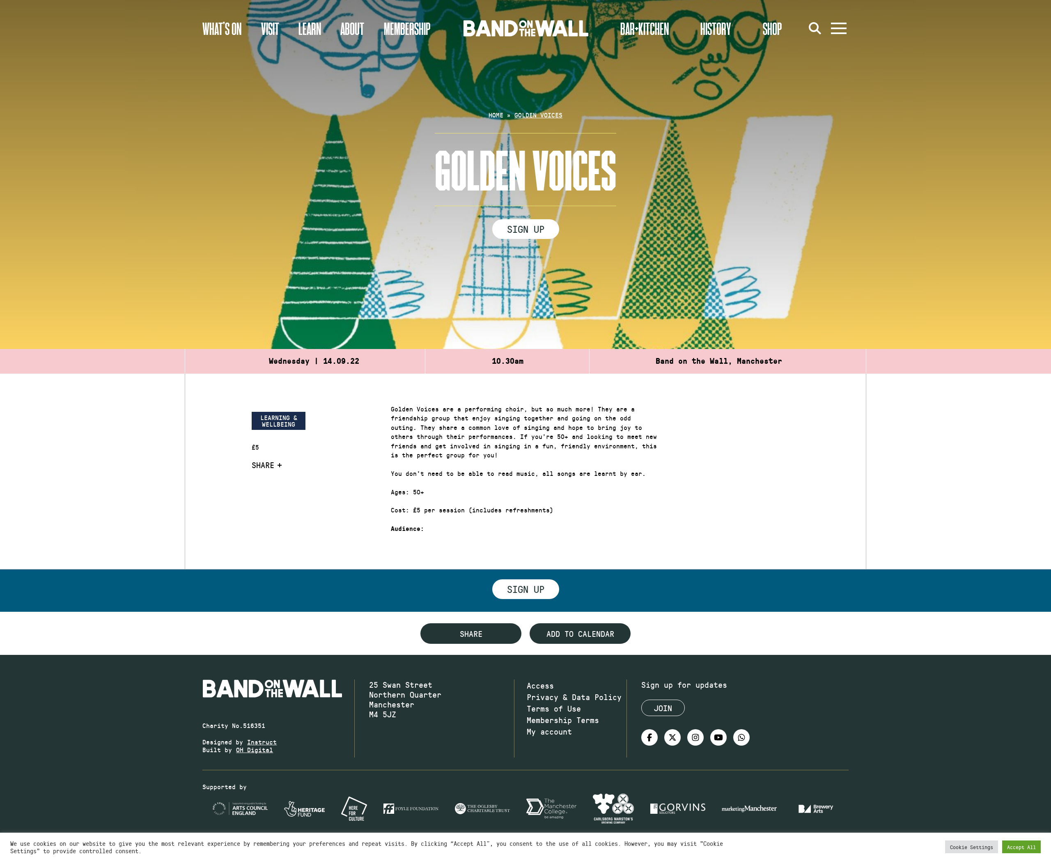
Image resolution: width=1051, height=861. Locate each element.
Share (263, 465)
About (352, 28)
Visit (270, 28)
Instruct (262, 741)
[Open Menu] (839, 28)
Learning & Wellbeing (278, 420)
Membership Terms (563, 719)
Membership (407, 28)
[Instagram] (695, 737)
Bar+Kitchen (644, 28)
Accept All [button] (1021, 846)
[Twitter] (672, 737)
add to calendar (580, 633)
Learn (309, 28)
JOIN (663, 708)
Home (496, 114)
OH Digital (254, 749)
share (471, 633)
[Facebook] (649, 737)
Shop (772, 28)
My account (549, 731)
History (715, 28)
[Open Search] (815, 28)
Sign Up (525, 228)
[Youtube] (718, 737)
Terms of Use (554, 708)
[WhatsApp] (741, 737)
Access (540, 685)
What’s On (221, 28)
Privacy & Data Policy (574, 696)
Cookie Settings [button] (971, 846)
